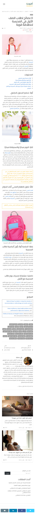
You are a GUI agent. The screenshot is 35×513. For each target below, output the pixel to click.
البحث (7, 474)
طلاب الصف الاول (12, 336)
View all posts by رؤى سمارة (25, 386)
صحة (20, 331)
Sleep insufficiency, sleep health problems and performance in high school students (19, 309)
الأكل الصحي (8, 196)
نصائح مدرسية (13, 339)
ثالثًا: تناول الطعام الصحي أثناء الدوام (22, 82)
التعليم (31, 14)
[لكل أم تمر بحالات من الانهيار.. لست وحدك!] (17, 431)
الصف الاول (11, 327)
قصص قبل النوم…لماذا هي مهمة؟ (22, 418)
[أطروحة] (19, 4)
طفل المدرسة (21, 336)
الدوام (21, 327)
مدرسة (5, 336)
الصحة (16, 327)
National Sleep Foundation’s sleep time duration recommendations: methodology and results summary (18, 302)
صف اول (15, 331)
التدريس (26, 66)
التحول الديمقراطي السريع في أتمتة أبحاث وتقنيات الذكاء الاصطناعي (18, 491)
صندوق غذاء (13, 192)
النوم (4, 329)
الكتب (14, 329)
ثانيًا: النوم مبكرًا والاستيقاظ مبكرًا (23, 80)
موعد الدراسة (8, 257)
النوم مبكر (30, 331)
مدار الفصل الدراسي (14, 108)
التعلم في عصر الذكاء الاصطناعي (22, 495)
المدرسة (31, 62)
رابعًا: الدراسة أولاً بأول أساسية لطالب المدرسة (20, 84)
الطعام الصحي (28, 329)
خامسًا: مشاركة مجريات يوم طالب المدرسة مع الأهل (18, 86)
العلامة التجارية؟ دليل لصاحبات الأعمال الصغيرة (19, 483)
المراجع (29, 88)
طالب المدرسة (19, 334)
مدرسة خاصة (29, 339)
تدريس (24, 331)
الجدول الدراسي (13, 324)
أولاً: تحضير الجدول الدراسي (24, 78)
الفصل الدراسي (20, 329)
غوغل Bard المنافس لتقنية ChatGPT (22, 485)
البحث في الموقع (26, 471)
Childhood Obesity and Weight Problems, (13, 314)
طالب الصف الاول (7, 331)
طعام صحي (29, 336)
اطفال (30, 324)
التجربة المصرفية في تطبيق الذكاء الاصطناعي (20, 488)
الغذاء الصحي (29, 190)
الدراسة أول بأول (28, 327)
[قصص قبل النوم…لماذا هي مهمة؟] (17, 397)
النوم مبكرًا (7, 153)
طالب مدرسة (11, 334)
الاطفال (26, 324)
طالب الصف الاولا (28, 334)
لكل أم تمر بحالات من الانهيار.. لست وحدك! (20, 452)
